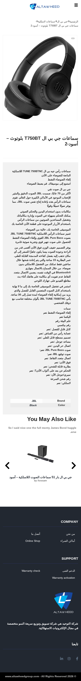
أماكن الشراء (67, 540)
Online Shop (32, 540)
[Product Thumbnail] (72, 38)
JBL (34, 400)
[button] (76, 5)
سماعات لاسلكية (46, 21)
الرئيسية (74, 21)
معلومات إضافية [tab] (61, 160)
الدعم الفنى (68, 570)
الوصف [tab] (74, 160)
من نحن (70, 533)
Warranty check (31, 570)
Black (33, 405)
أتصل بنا (35, 533)
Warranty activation (63, 577)
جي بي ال (62, 21)
